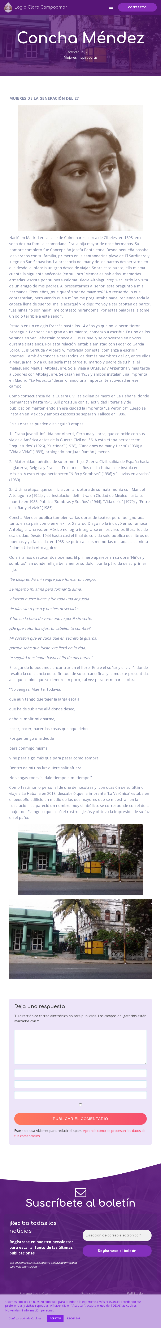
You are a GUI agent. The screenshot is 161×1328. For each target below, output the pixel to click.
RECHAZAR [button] (73, 1318)
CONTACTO (137, 7)
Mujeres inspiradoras (80, 57)
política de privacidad (64, 1263)
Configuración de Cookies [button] (25, 1318)
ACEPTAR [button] (55, 1318)
